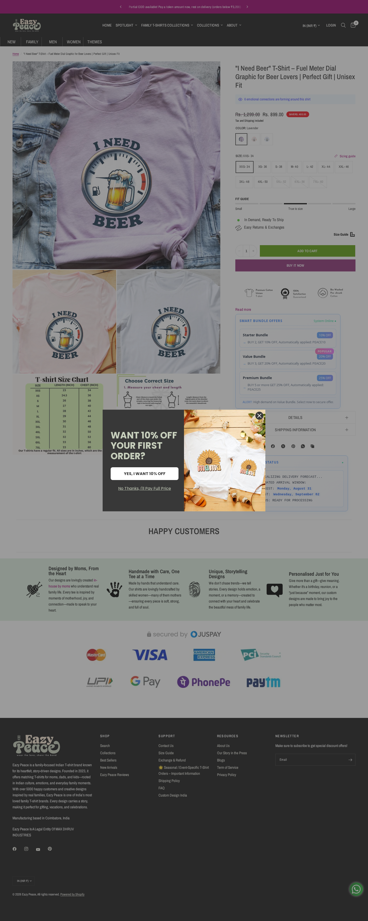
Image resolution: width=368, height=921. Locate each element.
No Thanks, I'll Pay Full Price (144, 488)
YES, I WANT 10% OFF (144, 474)
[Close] (259, 416)
